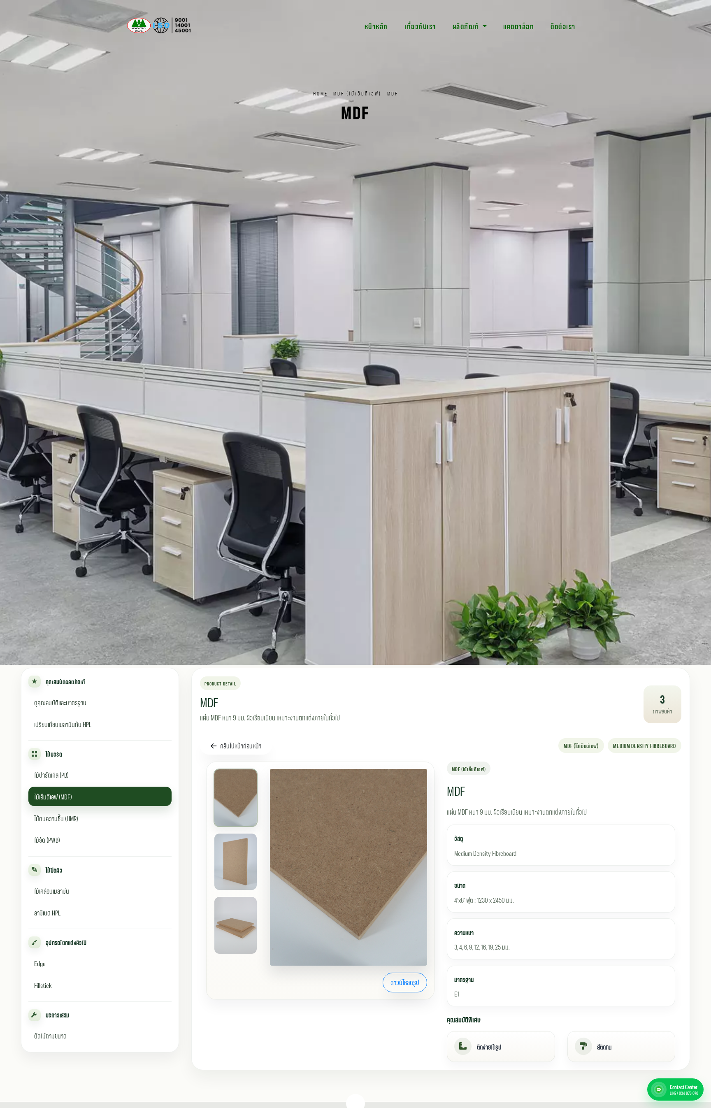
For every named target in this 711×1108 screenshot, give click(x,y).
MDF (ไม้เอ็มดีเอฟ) (357, 92)
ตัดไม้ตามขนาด (50, 1035)
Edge (40, 962)
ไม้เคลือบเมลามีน (51, 889)
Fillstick (42, 984)
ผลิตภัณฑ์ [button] (467, 25)
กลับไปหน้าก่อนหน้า (240, 745)
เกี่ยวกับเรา (420, 25)
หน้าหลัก (376, 25)
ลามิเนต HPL (47, 911)
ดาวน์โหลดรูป (404, 982)
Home (320, 92)
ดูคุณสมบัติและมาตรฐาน (60, 701)
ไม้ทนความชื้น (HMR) (56, 817)
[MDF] (348, 867)
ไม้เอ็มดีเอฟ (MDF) (53, 796)
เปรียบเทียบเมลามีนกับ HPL (62, 723)
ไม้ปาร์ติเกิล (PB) (51, 774)
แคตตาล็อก (518, 25)
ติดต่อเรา (563, 25)
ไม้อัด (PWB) (47, 839)
